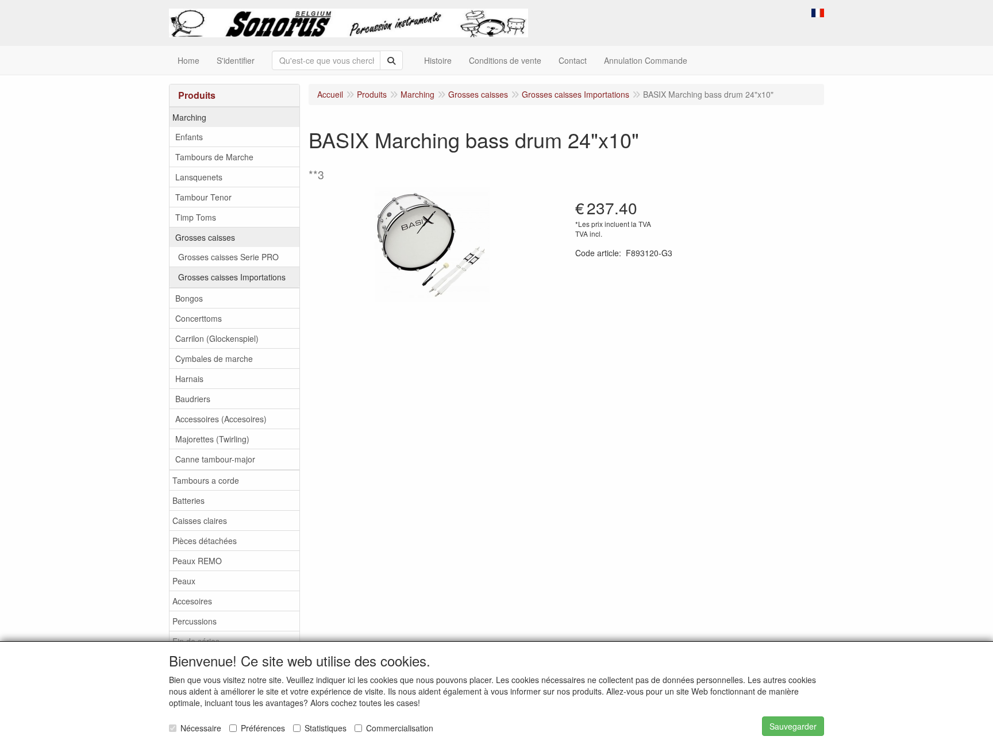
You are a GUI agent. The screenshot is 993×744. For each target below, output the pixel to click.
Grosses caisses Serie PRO (228, 257)
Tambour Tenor (203, 197)
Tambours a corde (205, 480)
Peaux (183, 581)
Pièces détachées (204, 540)
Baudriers (192, 398)
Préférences (263, 728)
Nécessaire (200, 728)
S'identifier (236, 60)
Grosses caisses (205, 237)
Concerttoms (198, 318)
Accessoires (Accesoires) (221, 419)
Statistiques (326, 728)
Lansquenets (198, 177)
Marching (189, 117)
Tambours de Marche (214, 157)
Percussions (194, 621)
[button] (818, 11)
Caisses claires (199, 520)
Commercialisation (399, 728)
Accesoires (192, 601)
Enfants (189, 136)
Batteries (188, 500)
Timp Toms (195, 217)
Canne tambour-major (215, 459)
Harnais (189, 378)
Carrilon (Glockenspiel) (217, 338)
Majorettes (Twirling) (212, 439)
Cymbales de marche (214, 358)
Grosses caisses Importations (232, 277)
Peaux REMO (197, 560)
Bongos (189, 298)
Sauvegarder (793, 726)
